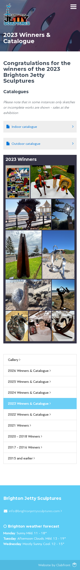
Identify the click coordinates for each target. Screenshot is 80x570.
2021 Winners (19, 425)
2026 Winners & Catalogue (29, 371)
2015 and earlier (21, 458)
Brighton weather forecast (33, 526)
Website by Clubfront (54, 565)
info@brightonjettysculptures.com (35, 511)
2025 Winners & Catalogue (29, 382)
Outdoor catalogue (26, 144)
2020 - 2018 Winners (24, 436)
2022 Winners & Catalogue (29, 414)
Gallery (13, 360)
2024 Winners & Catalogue (29, 393)
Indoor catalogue (24, 127)
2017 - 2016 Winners (24, 447)
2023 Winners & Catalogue (29, 404)
